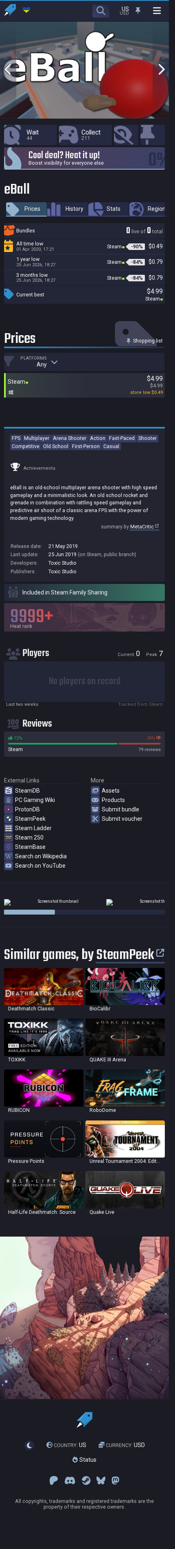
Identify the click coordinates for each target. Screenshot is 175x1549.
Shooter (147, 438)
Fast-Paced (122, 438)
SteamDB (27, 790)
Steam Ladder (33, 828)
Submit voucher (122, 818)
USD (125, 1445)
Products (113, 800)
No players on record (84, 681)
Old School (55, 446)
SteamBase (30, 847)
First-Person (86, 446)
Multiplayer (36, 438)
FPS (16, 438)
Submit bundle (120, 809)
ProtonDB (27, 809)
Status (87, 1459)
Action (97, 438)
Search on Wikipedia (41, 856)
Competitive (25, 446)
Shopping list (147, 341)
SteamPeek (30, 818)
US (70, 1445)
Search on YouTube (40, 865)
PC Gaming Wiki (35, 800)
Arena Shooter (69, 438)
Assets (111, 790)
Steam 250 (29, 837)
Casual (111, 446)
